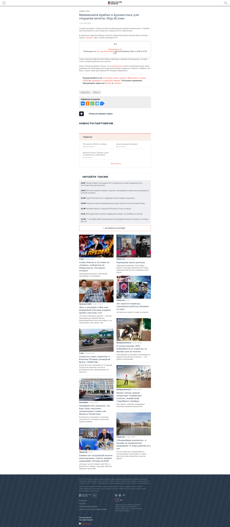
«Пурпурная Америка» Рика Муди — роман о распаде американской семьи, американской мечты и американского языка (132, 267)
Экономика (83, 402)
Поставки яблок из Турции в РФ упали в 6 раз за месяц (106, 208)
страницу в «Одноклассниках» (106, 80)
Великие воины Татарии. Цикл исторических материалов (96, 155)
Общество (84, 11)
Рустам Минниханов (105, 51)
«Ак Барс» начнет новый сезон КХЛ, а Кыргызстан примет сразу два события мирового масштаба (96, 462)
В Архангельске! (115, 49)
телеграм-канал (110, 78)
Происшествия (85, 304)
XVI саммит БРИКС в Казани (95, 145)
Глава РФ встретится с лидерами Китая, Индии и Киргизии (108, 198)
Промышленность (123, 343)
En (121, 500)
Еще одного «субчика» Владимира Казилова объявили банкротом (130, 399)
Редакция (83, 501)
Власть (96, 92)
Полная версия (85, 517)
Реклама (82, 504)
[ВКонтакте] (83, 103)
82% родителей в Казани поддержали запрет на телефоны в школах (112, 214)
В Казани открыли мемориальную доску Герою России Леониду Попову (113, 203)
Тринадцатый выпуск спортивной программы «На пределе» (94, 269)
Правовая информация (88, 506)
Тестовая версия (86, 520)
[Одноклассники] (87, 103)
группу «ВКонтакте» (129, 78)
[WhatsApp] (92, 103)
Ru (117, 500)
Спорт (81, 259)
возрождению (117, 66)
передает (89, 37)
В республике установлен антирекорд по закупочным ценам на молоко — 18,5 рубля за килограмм (133, 352)
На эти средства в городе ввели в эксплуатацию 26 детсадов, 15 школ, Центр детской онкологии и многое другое (133, 449)
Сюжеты (87, 136)
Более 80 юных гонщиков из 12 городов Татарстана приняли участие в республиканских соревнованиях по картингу (95, 364)
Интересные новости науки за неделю (132, 307)
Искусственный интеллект (127, 145)
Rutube (108, 83)
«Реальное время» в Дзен (101, 113)
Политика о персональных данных (93, 509)
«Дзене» (118, 83)
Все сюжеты (116, 163)
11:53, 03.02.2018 (85, 23)
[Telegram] (97, 103)
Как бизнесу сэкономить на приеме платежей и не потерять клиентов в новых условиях (94, 413)
